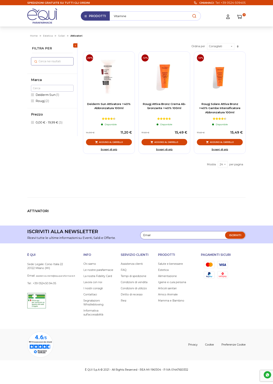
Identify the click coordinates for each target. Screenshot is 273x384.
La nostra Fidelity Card (97, 276)
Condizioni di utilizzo (134, 288)
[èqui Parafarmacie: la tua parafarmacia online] (42, 16)
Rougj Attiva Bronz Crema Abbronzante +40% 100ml (164, 106)
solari (61, 35)
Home (34, 35)
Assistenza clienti (132, 263)
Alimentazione (167, 276)
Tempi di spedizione (133, 276)
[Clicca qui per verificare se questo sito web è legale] (36, 300)
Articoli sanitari (167, 288)
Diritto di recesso (132, 294)
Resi (123, 300)
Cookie (209, 344)
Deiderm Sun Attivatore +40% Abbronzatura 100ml (109, 106)
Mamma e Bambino (171, 300)
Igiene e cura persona (172, 282)
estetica (48, 35)
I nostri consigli (93, 288)
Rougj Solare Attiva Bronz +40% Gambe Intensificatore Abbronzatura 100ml (219, 108)
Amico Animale (168, 294)
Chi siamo (89, 263)
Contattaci (90, 294)
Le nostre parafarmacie (98, 270)
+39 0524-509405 (233, 2)
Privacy (193, 344)
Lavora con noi (92, 282)
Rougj (42, 101)
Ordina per (198, 46)
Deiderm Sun (47, 95)
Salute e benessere (170, 263)
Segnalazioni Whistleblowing (93, 302)
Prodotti (95, 17)
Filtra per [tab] (42, 48)
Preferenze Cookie (233, 344)
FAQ (123, 270)
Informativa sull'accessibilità (93, 312)
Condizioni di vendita (134, 282)
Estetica (163, 270)
